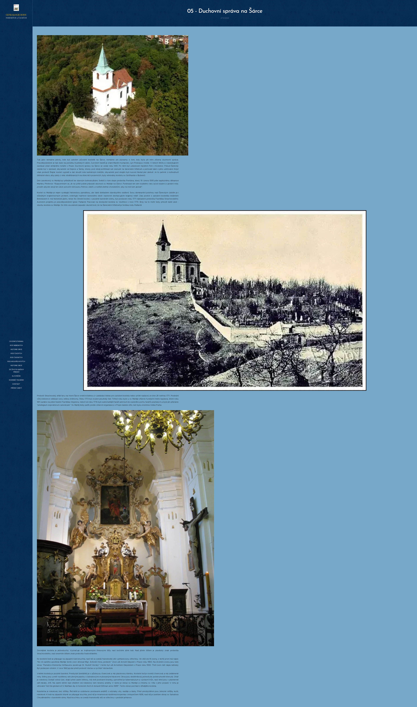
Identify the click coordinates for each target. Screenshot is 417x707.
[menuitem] (16, 341)
